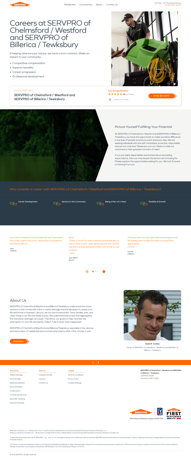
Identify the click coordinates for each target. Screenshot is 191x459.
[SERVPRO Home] (20, 4)
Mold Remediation (17, 383)
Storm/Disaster (16, 387)
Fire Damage (15, 379)
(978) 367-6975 (173, 5)
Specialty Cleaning (17, 399)
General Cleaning (17, 403)
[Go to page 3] (98, 271)
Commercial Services (18, 395)
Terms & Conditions (75, 375)
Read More (18, 341)
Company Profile (45, 375)
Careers (42, 379)
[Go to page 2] (95, 271)
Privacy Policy (73, 379)
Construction (15, 391)
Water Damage (16, 375)
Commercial (85, 4)
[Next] (104, 272)
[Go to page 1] (93, 271)
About (99, 4)
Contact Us (112, 4)
